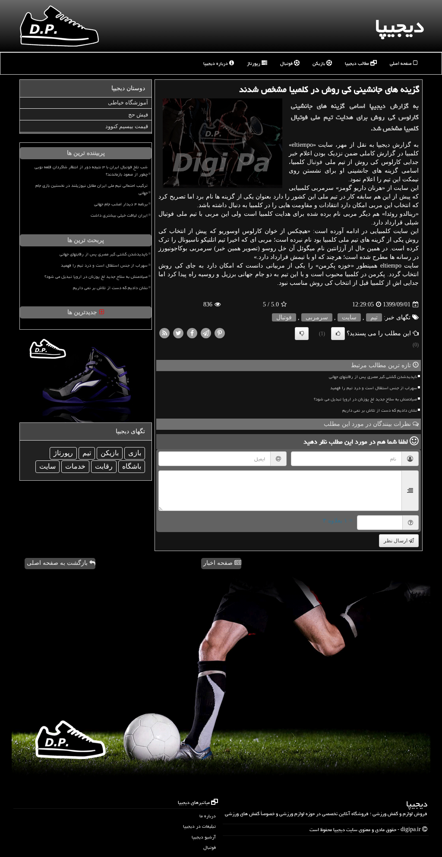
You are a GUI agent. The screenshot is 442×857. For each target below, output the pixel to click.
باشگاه (131, 466)
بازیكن (110, 453)
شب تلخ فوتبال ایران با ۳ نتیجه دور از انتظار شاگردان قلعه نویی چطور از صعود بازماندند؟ (91, 171)
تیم (374, 317)
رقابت (104, 466)
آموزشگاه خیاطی (128, 102)
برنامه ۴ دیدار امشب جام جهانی (121, 204)
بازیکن (319, 63)
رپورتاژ (254, 63)
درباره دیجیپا (216, 63)
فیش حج (138, 114)
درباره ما (207, 815)
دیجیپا (399, 25)
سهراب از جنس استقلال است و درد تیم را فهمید (373, 388)
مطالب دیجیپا (357, 63)
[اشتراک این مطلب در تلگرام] (206, 333)
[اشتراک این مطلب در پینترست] (220, 333)
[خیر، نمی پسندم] (302, 333)
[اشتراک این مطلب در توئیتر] (178, 333)
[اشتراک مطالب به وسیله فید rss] (164, 333)
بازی (134, 453)
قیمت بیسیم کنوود (126, 126)
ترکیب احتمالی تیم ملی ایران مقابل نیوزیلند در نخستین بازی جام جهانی (91, 189)
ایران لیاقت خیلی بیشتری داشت (119, 215)
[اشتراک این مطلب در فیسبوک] (192, 333)
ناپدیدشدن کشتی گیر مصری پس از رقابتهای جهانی (373, 376)
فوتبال (287, 63)
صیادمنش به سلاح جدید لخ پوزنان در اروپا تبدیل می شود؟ (365, 399)
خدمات (75, 466)
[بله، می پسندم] (338, 333)
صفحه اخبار (218, 563)
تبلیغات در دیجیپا (199, 826)
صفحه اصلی (401, 63)
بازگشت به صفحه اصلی (58, 563)
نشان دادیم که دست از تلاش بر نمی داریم (379, 410)
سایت (349, 317)
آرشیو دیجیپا (204, 836)
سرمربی (317, 317)
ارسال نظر (396, 541)
